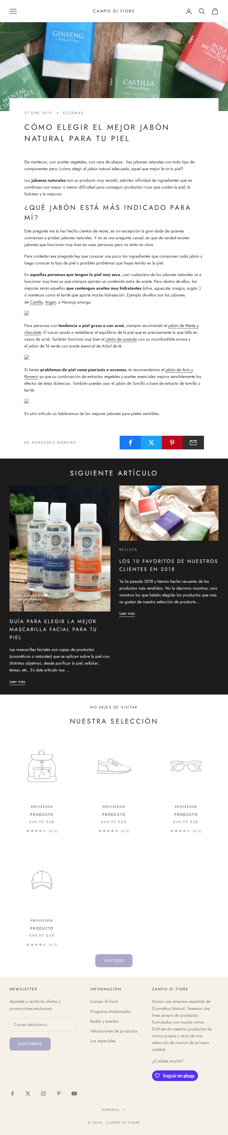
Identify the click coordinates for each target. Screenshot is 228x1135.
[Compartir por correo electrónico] (193, 442)
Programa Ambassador (110, 1011)
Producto (41, 814)
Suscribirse (30, 1044)
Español (111, 1109)
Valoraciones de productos (114, 1031)
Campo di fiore (104, 1001)
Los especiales (103, 1041)
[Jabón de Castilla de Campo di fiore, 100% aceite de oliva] (58, 314)
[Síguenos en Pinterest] (59, 1093)
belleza (128, 549)
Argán (50, 302)
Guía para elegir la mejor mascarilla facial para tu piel (53, 629)
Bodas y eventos (104, 1021)
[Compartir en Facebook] (130, 442)
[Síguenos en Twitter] (28, 1093)
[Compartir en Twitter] (151, 442)
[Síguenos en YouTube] (74, 1093)
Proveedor (42, 806)
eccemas (73, 113)
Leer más (17, 681)
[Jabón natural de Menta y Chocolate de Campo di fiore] (68, 357)
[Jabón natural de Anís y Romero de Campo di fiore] (71, 402)
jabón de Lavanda (121, 339)
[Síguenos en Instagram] (43, 1093)
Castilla (36, 302)
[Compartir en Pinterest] (172, 442)
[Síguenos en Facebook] (12, 1093)
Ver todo (114, 960)
